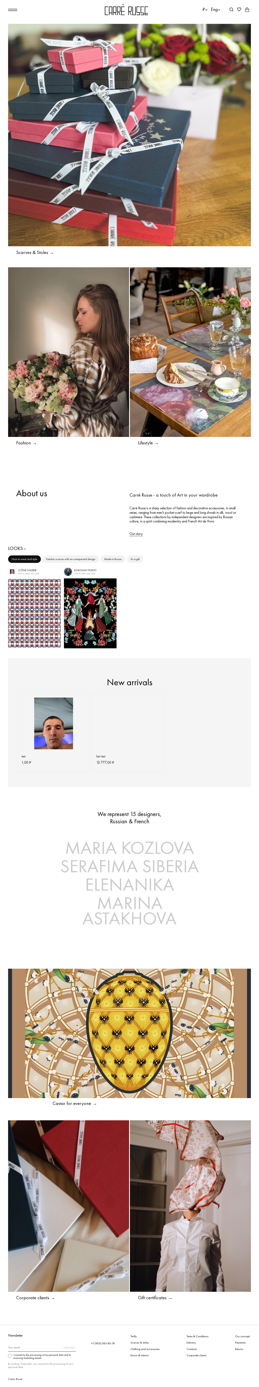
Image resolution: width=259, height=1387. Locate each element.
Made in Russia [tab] (113, 559)
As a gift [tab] (135, 559)
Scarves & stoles (140, 1342)
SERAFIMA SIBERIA (129, 866)
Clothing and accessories (145, 1349)
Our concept (242, 1336)
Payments (240, 1342)
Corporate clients (196, 1355)
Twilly (134, 1336)
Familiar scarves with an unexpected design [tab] (70, 559)
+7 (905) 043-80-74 (103, 1343)
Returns (239, 1349)
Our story (136, 533)
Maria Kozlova (129, 847)
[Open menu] (12, 10)
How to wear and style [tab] (24, 559)
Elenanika (129, 884)
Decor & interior (140, 1355)
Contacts (192, 1349)
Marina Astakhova (129, 910)
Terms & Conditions (197, 1336)
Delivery (191, 1342)
